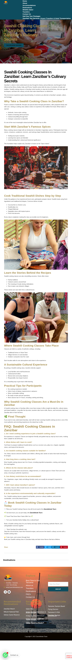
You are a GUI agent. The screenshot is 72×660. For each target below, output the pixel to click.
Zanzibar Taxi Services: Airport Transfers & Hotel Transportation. (47, 18)
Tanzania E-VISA (54, 612)
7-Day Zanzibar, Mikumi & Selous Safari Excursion (35, 623)
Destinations (27, 7)
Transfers (26, 12)
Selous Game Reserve (12, 615)
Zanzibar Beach (9, 609)
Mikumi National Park (11, 612)
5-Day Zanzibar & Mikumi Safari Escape (35, 619)
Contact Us (27, 14)
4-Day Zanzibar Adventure (35, 616)
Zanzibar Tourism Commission (54, 615)
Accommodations (29, 5)
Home (25, 1)
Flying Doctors (53, 609)
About (25, 3)
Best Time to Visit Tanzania (33, 581)
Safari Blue (30, 609)
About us (29, 585)
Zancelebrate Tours (50, 509)
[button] (40, 547)
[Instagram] (5, 592)
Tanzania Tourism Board (56, 606)
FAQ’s (28, 594)
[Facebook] (9, 592)
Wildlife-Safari (28, 10)
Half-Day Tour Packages (31, 16)
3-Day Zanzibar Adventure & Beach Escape (36, 612)
